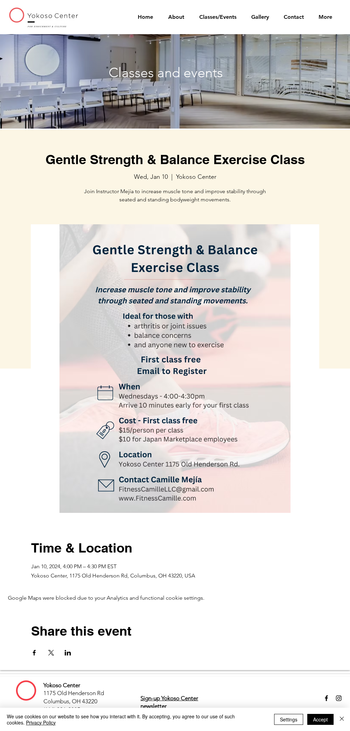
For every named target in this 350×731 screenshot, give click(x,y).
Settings (288, 719)
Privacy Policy (41, 722)
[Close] (342, 719)
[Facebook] (326, 698)
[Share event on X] (51, 652)
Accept (320, 719)
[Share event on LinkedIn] (68, 652)
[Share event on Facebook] (34, 652)
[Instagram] (338, 698)
